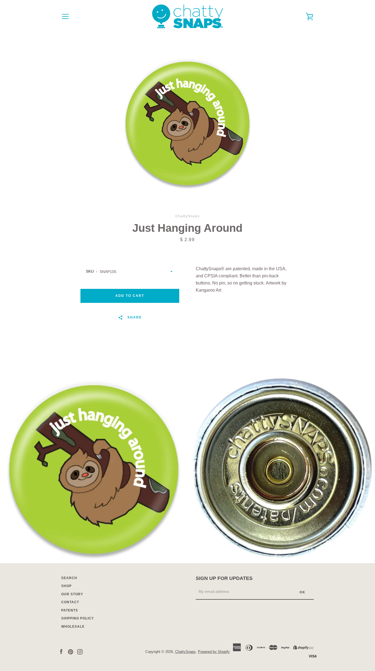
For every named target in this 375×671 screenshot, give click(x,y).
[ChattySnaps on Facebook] (61, 651)
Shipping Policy (77, 618)
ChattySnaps (185, 652)
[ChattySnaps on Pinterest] (70, 651)
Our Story (72, 594)
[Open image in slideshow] (187, 123)
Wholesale (73, 626)
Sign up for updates (224, 578)
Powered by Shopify (214, 652)
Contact (70, 602)
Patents (69, 610)
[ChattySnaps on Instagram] (80, 651)
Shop (66, 586)
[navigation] (65, 16)
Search (69, 578)
